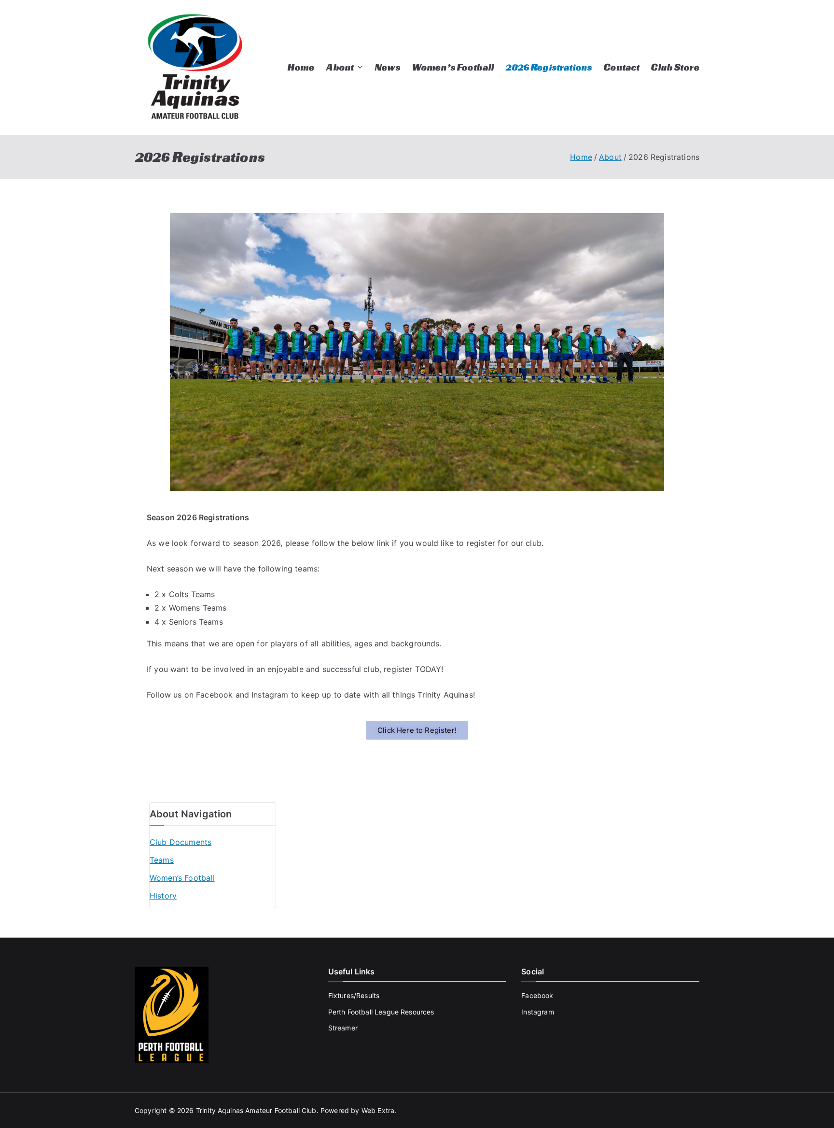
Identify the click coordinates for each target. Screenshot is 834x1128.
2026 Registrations (548, 67)
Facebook (537, 995)
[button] (358, 67)
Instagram (537, 1012)
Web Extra (377, 1110)
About (339, 67)
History (163, 895)
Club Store (675, 67)
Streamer (343, 1028)
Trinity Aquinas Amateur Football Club (256, 1110)
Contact (621, 67)
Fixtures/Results (354, 995)
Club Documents (180, 842)
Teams (162, 860)
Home (301, 67)
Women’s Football (453, 67)
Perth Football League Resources (381, 1012)
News (387, 67)
